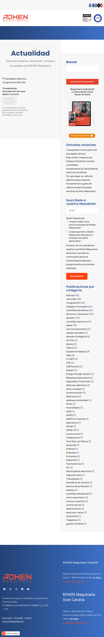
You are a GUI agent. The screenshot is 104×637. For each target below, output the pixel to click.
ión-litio (71, 340)
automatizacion (76, 392)
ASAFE (71, 415)
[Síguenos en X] (16, 589)
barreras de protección (79, 486)
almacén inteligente (78, 336)
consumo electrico (77, 501)
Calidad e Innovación (79, 306)
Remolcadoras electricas (80, 471)
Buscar (71, 62)
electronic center (76, 512)
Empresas (72, 452)
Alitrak (71, 426)
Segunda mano (75, 475)
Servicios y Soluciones (79, 314)
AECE (70, 411)
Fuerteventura (75, 464)
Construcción (74, 434)
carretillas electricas (78, 321)
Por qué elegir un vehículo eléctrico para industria (79, 178)
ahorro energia (75, 389)
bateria (71, 344)
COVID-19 (72, 430)
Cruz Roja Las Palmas (78, 441)
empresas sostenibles (78, 400)
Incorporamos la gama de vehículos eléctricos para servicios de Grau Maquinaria (80, 187)
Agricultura (73, 422)
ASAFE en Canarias (77, 419)
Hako (70, 355)
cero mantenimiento (78, 329)
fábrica (71, 348)
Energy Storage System (80, 374)
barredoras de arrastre (79, 482)
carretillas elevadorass (79, 493)
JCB (70, 363)
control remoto (75, 505)
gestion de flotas (76, 524)
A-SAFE (71, 359)
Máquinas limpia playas (79, 378)
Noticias (72, 295)
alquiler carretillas (77, 333)
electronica (73, 396)
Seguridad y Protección (80, 381)
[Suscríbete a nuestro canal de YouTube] (28, 589)
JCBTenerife (74, 366)
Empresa (72, 449)
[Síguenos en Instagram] (10, 589)
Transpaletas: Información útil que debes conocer (13, 91)
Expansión (72, 460)
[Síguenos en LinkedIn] (22, 589)
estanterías (73, 516)
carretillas (73, 299)
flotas (70, 404)
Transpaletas (9, 103)
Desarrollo (72, 445)
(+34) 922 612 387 (74, 581)
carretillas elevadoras (79, 310)
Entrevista (73, 456)
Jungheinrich (9, 99)
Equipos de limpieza (78, 351)
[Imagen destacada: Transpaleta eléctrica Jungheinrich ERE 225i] (15, 80)
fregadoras (73, 520)
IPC (69, 467)
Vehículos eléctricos (78, 385)
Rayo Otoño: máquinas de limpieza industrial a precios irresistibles (80, 161)
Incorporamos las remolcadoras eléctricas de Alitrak (82, 171)
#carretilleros (74, 407)
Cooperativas (74, 437)
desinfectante (75, 509)
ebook (71, 325)
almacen (72, 318)
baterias (71, 490)
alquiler (71, 370)
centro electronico (77, 497)
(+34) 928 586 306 (74, 623)
